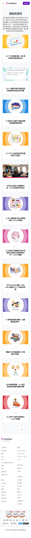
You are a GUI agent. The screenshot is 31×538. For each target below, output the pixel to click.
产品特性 (3, 447)
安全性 (19, 498)
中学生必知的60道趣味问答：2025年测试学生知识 (15, 187)
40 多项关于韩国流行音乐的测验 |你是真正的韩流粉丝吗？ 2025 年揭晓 (15, 253)
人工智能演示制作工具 (7, 462)
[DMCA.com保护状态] (24, 523)
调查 (2, 465)
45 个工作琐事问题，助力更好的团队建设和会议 (15, 57)
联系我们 (19, 483)
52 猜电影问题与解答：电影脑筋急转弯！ (15, 321)
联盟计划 (3, 498)
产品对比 (3, 483)
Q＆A (2, 459)
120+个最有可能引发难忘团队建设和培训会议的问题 (15, 90)
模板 (2, 489)
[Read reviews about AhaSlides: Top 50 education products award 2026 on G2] (15, 514)
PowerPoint (20, 453)
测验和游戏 (15, 52)
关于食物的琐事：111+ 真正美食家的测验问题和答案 (15, 385)
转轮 (2, 468)
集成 (18, 447)
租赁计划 (19, 468)
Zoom (19, 459)
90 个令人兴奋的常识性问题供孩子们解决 (15, 154)
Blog (2, 486)
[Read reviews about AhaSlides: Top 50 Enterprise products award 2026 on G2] (22, 514)
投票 (2, 453)
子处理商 (19, 504)
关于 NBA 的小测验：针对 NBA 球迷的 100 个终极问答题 (15, 287)
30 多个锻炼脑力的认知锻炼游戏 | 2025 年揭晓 (15, 219)
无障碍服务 (20, 501)
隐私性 (19, 492)
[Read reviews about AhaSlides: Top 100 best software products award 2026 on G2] (9, 514)
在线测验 (3, 450)
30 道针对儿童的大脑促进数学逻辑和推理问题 (15, 122)
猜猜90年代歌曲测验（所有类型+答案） (15, 353)
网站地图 (13, 523)
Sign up (26, 3)
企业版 (19, 471)
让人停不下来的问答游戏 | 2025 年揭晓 (15, 418)
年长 (22, 429)
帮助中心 (3, 495)
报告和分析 (4, 474)
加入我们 (19, 486)
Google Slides (21, 450)
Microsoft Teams (22, 456)
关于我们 (19, 480)
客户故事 (3, 501)
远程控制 (3, 471)
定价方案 (19, 465)
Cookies (19, 495)
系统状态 (5, 523)
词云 (2, 456)
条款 (18, 489)
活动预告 (3, 492)
